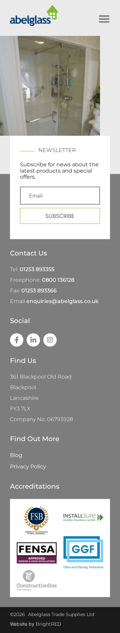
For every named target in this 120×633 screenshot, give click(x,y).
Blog (16, 455)
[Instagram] (50, 340)
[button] (104, 19)
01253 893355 (37, 269)
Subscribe (60, 216)
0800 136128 (58, 280)
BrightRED (48, 624)
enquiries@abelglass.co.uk (62, 301)
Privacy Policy (28, 466)
